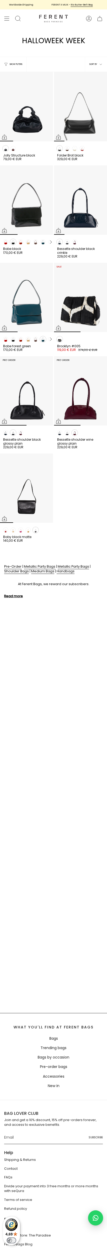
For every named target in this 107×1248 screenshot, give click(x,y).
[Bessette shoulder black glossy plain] (26, 391)
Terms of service (18, 1199)
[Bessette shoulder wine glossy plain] (80, 391)
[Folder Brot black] (80, 106)
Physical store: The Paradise (27, 1235)
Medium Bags (42, 571)
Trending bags (53, 1047)
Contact (11, 1168)
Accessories (53, 1076)
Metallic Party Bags (39, 566)
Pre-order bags (53, 1066)
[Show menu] (7, 19)
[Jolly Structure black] (26, 106)
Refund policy (15, 1208)
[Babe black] (26, 200)
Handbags (66, 571)
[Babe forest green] (26, 297)
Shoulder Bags (16, 571)
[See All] (50, 242)
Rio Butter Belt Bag (77, 4)
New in (53, 1085)
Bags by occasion (53, 1057)
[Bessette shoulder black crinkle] (80, 200)
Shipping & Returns (20, 1159)
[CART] (99, 19)
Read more (13, 596)
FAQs (8, 1177)
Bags (53, 1038)
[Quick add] (4, 137)
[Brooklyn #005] (80, 297)
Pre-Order (13, 566)
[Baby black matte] (26, 488)
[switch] (11, 1240)
